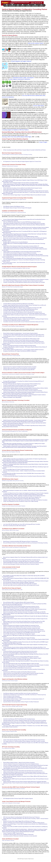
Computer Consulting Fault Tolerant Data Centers (34, 334)
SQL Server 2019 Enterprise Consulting (31, 666)
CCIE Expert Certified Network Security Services (21, 667)
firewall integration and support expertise (21, 61)
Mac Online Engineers (21, 525)
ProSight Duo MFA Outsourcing (36, 341)
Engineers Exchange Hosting (30, 345)
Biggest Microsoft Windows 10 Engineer (27, 821)
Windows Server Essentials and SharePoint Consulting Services (14, 547)
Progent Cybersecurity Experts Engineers (30, 340)
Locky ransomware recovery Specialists (27, 368)
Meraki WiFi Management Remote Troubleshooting (27, 541)
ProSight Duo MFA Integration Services (31, 498)
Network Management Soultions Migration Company (37, 279)
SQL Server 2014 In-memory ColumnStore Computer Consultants (35, 665)
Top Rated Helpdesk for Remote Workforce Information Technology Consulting (17, 154)
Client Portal (35, 5)
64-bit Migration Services (19, 206)
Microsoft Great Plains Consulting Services (31, 559)
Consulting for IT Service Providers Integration (38, 493)
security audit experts (38, 105)
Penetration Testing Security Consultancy (10, 166)
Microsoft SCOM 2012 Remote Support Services (35, 739)
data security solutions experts (35, 43)
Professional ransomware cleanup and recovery (34, 321)
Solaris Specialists (16, 696)
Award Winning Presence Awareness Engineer (29, 564)
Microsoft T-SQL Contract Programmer (26, 310)
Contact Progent (43, 142)
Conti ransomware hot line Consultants (9, 568)
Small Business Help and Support (36, 254)
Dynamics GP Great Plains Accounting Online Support (12, 286)
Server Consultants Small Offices (20, 676)
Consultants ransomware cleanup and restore (30, 628)
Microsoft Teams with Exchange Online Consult (29, 585)
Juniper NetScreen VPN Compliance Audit (30, 338)
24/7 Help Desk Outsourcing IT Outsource (31, 817)
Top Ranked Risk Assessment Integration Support (31, 766)
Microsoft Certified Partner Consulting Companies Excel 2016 (32, 621)
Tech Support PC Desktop (29, 637)
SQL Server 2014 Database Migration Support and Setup (27, 663)
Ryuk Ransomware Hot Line (31, 652)
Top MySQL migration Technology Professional (29, 607)
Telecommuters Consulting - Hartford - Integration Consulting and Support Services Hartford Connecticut (23, 495)
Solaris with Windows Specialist (8, 840)
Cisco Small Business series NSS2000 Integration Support (26, 236)
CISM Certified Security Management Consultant (33, 247)
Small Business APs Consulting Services (26, 718)
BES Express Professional (36, 258)
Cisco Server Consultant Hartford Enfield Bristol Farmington (35, 765)
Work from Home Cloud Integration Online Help (11, 451)
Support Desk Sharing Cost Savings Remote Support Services (14, 199)
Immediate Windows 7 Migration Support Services (34, 822)
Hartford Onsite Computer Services (35, 188)
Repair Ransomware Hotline (27, 189)
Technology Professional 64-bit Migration (32, 251)
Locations (28, 5)
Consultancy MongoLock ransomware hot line (29, 625)
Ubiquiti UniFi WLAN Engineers (28, 317)
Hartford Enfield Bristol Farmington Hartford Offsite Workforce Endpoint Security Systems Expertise (22, 421)
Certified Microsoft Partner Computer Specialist (11, 355)
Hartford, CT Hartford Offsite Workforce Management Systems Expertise (16, 395)
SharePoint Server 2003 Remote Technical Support (37, 580)
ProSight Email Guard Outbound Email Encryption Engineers (13, 505)
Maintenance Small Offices (28, 303)
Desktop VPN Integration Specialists (31, 656)
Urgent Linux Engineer (16, 700)
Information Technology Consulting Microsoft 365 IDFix (34, 612)
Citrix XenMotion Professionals (27, 834)
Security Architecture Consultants (29, 252)
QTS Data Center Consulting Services (34, 770)
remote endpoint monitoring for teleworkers (19, 79)
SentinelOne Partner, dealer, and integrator (23, 77)
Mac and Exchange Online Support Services (34, 629)
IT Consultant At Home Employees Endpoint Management (13, 326)
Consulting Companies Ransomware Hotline (36, 476)
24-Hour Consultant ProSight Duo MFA (9, 731)
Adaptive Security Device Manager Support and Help (12, 706)
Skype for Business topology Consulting (34, 673)
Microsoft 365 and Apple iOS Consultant (36, 282)
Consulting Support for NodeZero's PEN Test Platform (15, 129)
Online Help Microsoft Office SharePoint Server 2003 (12, 589)
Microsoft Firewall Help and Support (29, 583)
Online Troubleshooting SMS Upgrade (22, 659)
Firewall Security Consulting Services (26, 386)
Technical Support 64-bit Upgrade (24, 207)
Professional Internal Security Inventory (29, 651)
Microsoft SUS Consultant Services (22, 320)
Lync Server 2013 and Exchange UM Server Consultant (29, 524)
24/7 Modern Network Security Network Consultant (35, 194)
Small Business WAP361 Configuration (28, 351)
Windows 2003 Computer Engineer (27, 602)
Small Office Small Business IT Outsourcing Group (35, 694)
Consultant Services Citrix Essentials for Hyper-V (33, 280)
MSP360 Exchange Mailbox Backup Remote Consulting (12, 480)
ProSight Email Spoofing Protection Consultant (26, 366)
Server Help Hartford (17, 397)
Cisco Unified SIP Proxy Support (8, 748)
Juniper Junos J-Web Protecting (31, 501)
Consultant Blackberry (23, 242)
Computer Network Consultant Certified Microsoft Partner (34, 149)
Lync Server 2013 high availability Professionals (35, 313)
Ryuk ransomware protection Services (31, 606)
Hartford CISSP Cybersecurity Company (28, 385)
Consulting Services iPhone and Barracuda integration (35, 238)
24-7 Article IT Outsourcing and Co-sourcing (24, 469)
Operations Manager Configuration (27, 582)
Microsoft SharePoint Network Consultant (27, 671)
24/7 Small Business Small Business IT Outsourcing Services (14, 212)
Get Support (12, 5)
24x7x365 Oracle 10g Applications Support (26, 633)
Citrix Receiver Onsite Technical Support (10, 680)
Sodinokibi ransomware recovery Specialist (28, 835)
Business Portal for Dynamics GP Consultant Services (31, 312)
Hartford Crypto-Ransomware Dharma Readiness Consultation (14, 235)
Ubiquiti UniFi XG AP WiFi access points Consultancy (35, 720)
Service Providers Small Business (31, 693)
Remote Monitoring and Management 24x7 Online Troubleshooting (14, 431)
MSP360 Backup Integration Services (33, 222)
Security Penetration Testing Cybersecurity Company (37, 190)
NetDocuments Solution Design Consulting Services (35, 609)
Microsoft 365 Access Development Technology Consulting (35, 542)
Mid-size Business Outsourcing (8, 401)
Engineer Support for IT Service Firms (33, 161)
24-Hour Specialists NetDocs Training (29, 610)
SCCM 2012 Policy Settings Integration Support (31, 658)
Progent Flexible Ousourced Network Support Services (19, 3)
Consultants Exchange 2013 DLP (28, 369)
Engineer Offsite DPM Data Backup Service (29, 309)
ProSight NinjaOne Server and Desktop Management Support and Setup (16, 268)
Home (7, 5)
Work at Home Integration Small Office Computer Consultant (32, 741)
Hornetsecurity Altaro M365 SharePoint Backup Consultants (13, 788)
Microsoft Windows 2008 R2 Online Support (10, 530)
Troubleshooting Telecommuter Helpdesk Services (28, 763)
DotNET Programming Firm (18, 833)
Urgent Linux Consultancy (16, 697)
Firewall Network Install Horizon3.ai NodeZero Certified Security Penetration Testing (18, 374)
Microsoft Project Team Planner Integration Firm (31, 497)
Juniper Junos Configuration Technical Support (11, 803)
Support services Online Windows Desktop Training (34, 631)
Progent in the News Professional (32, 701)
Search (41, 5)
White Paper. (16, 136)
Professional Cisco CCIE (35, 632)
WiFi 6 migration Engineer (27, 798)
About (18, 5)
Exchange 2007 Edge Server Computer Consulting (28, 561)
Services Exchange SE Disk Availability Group (31, 383)
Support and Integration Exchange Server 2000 (32, 307)
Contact (23, 5)
